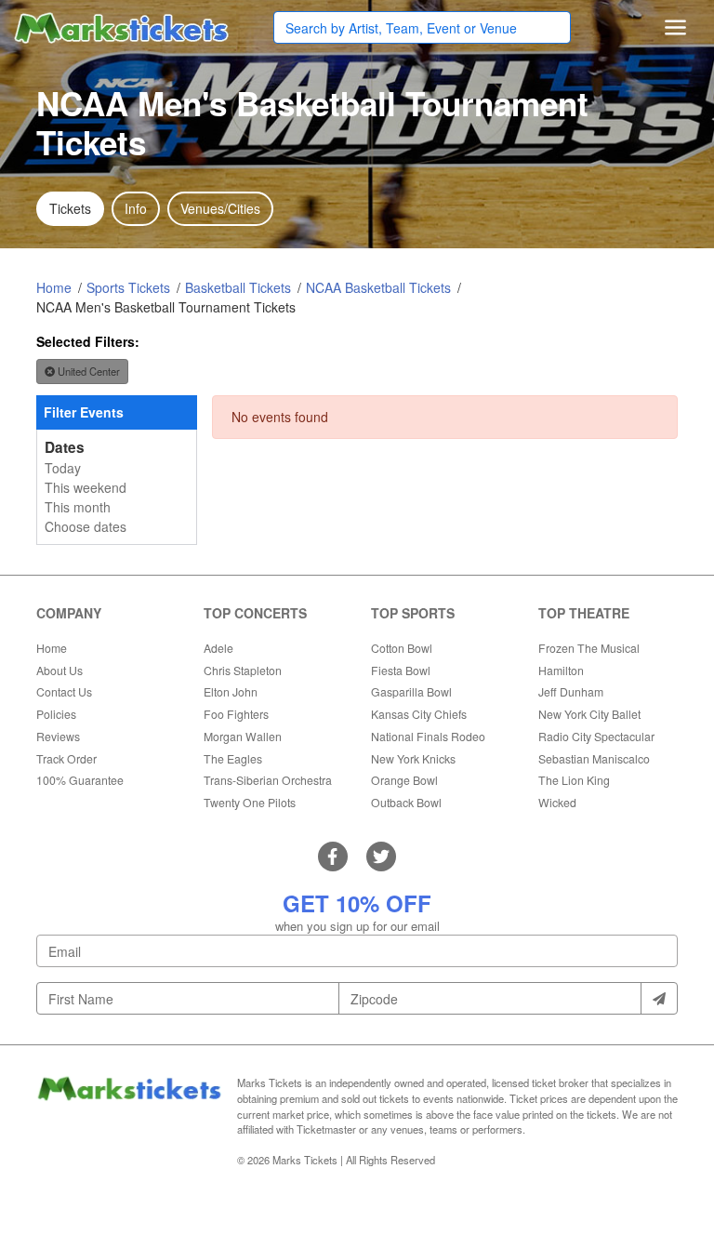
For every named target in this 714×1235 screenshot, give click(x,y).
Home (51, 648)
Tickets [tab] (70, 208)
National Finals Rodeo (428, 736)
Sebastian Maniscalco (594, 758)
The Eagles (233, 758)
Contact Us (64, 691)
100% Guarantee (80, 780)
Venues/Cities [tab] (220, 208)
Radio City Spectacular (596, 736)
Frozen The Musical (589, 648)
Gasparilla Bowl (411, 691)
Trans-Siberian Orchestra (268, 780)
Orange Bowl (404, 780)
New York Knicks (413, 758)
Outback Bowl (406, 802)
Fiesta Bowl (400, 670)
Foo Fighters (236, 714)
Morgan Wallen (243, 736)
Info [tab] (136, 208)
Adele (218, 648)
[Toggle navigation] (675, 27)
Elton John (231, 691)
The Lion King (574, 780)
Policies (56, 714)
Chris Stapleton (243, 670)
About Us (59, 670)
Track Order (66, 758)
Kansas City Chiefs (419, 714)
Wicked (557, 802)
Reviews (58, 736)
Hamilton (561, 670)
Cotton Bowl (401, 648)
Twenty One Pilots (250, 802)
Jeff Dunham (570, 691)
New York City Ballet (589, 714)
